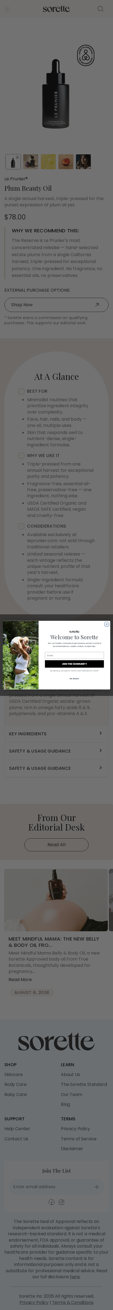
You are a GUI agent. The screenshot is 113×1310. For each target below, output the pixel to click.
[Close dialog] (106, 624)
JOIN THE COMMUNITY (74, 664)
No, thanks (74, 678)
